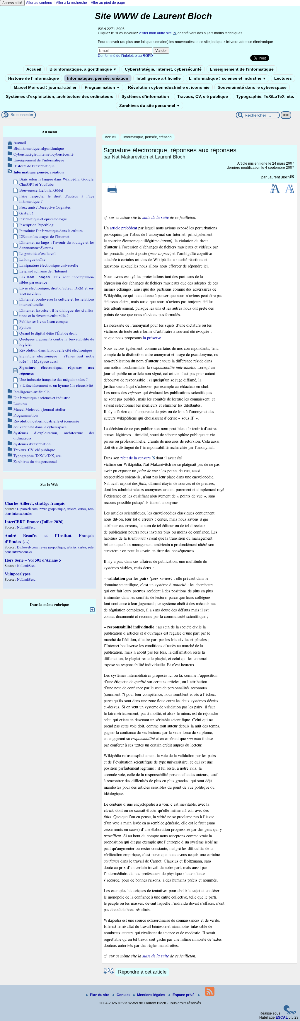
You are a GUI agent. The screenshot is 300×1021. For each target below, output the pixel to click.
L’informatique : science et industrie (227, 78)
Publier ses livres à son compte (43, 321)
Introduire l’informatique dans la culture (51, 230)
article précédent (123, 228)
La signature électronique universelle (48, 265)
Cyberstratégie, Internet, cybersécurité (163, 69)
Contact (124, 995)
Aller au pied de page (108, 3)
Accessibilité (12, 3)
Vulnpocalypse (17, 574)
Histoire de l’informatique (33, 78)
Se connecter (22, 115)
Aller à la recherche (71, 3)
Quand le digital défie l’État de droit (48, 333)
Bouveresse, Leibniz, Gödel (41, 190)
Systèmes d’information (145, 96)
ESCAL (282, 1017)
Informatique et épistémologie (43, 218)
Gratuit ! (26, 213)
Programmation (102, 87)
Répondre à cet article (142, 972)
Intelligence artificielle (159, 78)
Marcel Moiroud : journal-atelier (45, 87)
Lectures (283, 78)
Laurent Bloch (278, 177)
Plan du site (100, 995)
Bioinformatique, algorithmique (83, 69)
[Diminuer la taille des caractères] (289, 192)
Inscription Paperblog (36, 224)
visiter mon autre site (155, 33)
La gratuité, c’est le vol (37, 253)
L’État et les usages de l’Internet (44, 236)
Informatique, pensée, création (97, 78)
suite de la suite (155, 217)
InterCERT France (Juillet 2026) (34, 522)
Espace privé (184, 995)
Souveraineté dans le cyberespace (252, 87)
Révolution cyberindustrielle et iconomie (168, 87)
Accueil (33, 69)
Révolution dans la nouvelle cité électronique (55, 350)
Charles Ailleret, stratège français (35, 503)
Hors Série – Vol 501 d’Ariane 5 (33, 560)
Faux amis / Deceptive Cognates (45, 207)
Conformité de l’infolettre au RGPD (125, 56)
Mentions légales (151, 995)
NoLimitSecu (26, 527)
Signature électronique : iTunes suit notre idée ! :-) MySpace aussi (56, 358)
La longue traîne (32, 259)
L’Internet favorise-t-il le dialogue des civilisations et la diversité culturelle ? (56, 313)
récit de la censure (135, 458)
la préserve (152, 337)
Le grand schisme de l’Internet (43, 271)
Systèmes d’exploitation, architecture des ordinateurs (59, 96)
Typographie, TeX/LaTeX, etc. (265, 96)
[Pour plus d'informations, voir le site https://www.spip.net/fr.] (289, 1013)
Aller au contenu (39, 3)
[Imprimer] (112, 192)
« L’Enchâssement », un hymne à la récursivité (56, 385)
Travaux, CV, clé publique (202, 96)
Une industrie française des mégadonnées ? (53, 379)
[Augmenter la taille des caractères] (275, 192)
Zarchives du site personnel (149, 105)
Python (25, 327)
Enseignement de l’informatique (242, 69)
